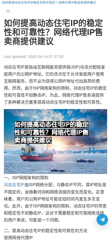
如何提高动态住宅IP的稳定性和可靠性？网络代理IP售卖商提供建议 (49, 2)
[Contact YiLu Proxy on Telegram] (102, 219)
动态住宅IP (14, 184)
